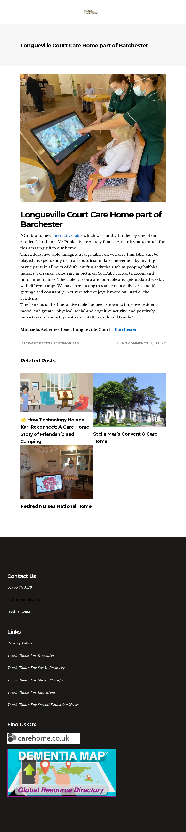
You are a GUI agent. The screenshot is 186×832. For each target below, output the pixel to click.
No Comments (135, 343)
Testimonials (66, 343)
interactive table (67, 235)
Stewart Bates (36, 343)
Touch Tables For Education (31, 692)
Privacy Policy (19, 643)
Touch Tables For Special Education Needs (43, 704)
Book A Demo (18, 612)
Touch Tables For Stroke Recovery (36, 668)
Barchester (126, 329)
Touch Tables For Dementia (30, 655)
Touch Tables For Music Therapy (35, 680)
